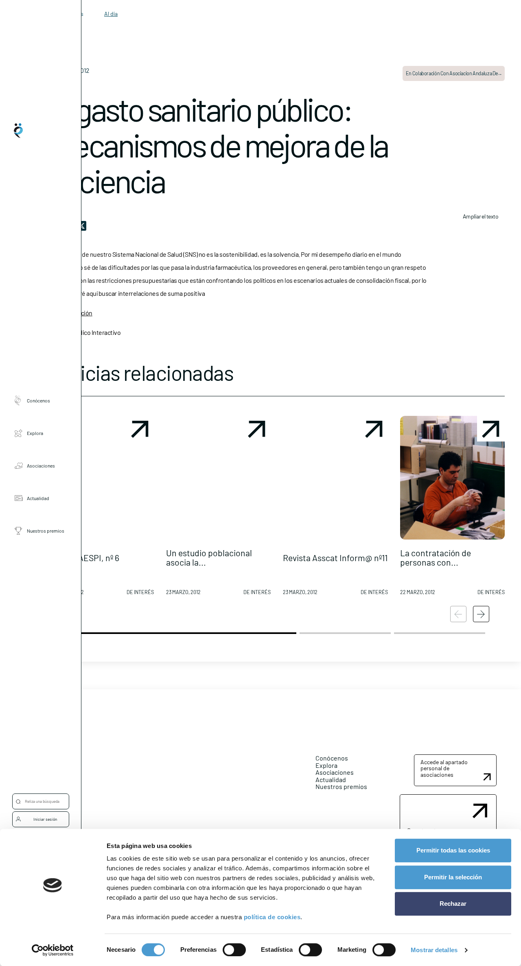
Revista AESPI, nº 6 (84, 558)
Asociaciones (41, 465)
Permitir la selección (453, 877)
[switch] (234, 949)
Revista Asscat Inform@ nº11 (335, 558)
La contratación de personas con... (435, 557)
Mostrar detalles (434, 949)
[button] (101, 508)
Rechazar (453, 903)
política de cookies (272, 917)
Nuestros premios (45, 530)
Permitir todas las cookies (453, 850)
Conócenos (38, 400)
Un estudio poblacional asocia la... (209, 557)
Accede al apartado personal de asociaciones (444, 768)
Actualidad (38, 498)
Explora (35, 433)
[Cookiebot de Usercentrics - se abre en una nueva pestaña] (52, 950)
